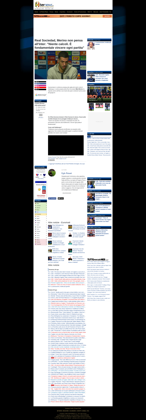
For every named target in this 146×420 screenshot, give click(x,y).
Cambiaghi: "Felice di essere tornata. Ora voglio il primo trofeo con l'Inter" (70, 367)
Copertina (90, 72)
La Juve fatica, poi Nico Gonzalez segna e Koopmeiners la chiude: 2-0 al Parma (72, 310)
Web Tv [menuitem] (90, 12)
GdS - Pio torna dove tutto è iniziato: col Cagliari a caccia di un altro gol (103, 153)
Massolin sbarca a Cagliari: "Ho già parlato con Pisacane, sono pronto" (70, 303)
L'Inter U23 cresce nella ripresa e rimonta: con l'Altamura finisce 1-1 (69, 306)
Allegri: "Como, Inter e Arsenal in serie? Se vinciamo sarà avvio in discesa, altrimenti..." (74, 354)
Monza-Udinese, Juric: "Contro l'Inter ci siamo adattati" (65, 341)
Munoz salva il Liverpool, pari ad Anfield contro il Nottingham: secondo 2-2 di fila (72, 369)
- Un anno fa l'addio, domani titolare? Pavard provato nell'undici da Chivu (72, 365)
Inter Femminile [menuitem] (104, 12)
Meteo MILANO (41, 182)
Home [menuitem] (36, 12)
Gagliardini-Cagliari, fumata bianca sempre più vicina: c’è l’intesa (68, 345)
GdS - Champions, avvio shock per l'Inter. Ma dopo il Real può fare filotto (103, 151)
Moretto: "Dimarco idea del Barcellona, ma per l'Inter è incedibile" (68, 296)
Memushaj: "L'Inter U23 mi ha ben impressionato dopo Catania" (68, 294)
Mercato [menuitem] (96, 12)
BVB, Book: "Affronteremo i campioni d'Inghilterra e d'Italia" (59, 250)
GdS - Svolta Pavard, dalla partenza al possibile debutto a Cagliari (101, 145)
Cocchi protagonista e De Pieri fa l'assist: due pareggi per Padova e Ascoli (71, 305)
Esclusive (90, 178)
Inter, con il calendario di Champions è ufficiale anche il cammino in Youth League (73, 356)
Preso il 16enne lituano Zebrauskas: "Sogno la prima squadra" (68, 401)
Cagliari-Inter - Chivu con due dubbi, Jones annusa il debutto (69, 282)
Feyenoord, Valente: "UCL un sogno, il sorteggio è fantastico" (79, 242)
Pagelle (90, 191)
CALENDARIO (72, 410)
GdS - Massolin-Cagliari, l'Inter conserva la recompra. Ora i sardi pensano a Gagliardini (106, 147)
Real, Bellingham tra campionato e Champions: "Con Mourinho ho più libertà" (72, 316)
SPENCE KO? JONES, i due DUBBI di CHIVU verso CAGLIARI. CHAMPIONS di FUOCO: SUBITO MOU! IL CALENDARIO (84, 374)
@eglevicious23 (62, 158)
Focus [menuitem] (51, 12)
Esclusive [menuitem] (70, 12)
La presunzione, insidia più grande (60, 286)
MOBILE (84, 410)
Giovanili (90, 203)
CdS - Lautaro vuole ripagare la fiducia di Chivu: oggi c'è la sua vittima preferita (104, 149)
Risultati (41, 117)
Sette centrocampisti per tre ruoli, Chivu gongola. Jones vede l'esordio (71, 281)
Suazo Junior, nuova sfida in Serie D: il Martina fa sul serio (66, 314)
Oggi (89, 136)
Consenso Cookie (69, 408)
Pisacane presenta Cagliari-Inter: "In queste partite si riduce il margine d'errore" (72, 387)
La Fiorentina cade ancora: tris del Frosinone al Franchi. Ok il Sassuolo (70, 327)
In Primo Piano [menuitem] (44, 12)
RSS (88, 410)
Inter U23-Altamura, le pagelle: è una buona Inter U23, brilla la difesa (69, 299)
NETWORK (59, 410)
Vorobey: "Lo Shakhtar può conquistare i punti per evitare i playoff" (79, 234)
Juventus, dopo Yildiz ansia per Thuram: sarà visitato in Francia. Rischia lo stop (72, 363)
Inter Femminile (92, 215)
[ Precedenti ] (41, 178)
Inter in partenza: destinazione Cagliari (63, 358)
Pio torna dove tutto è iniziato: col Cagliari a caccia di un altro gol (70, 272)
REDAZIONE (66, 410)
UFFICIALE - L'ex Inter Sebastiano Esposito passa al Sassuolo (68, 361)
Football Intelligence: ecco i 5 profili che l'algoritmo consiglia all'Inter (69, 352)
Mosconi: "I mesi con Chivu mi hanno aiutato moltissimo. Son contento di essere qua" (74, 284)
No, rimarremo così (40, 112)
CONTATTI (79, 410)
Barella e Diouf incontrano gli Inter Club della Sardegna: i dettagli (68, 325)
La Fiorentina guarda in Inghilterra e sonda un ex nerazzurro (67, 398)
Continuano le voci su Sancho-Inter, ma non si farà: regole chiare (68, 332)
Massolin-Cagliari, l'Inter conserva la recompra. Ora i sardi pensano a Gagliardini (74, 277)
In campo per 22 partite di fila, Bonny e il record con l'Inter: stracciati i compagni (72, 350)
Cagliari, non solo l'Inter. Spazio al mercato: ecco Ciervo (66, 334)
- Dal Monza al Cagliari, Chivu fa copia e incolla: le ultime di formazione (71, 378)
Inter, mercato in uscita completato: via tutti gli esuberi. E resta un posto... (70, 347)
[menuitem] (110, 12)
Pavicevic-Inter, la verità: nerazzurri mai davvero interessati (67, 394)
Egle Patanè (51, 158)
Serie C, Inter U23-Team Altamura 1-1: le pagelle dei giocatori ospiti (69, 297)
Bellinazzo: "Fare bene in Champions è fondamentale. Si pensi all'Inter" (70, 336)
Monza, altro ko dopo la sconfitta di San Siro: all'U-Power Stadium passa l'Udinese (73, 328)
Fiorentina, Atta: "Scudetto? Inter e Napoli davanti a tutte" (66, 339)
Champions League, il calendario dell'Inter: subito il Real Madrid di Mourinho (71, 392)
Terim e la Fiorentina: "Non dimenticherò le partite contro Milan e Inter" (70, 338)
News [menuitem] (56, 12)
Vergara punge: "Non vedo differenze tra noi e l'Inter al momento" (68, 359)
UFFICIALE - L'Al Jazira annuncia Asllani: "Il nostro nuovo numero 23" (70, 370)
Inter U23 (90, 227)
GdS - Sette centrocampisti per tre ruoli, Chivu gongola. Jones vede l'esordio (104, 144)
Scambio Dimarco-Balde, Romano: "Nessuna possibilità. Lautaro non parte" (103, 155)
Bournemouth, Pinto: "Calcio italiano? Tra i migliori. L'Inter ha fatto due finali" (71, 312)
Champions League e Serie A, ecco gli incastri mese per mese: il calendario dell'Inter (74, 376)
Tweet (61, 198)
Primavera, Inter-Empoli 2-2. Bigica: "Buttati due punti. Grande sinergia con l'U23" (74, 385)
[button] (41, 115)
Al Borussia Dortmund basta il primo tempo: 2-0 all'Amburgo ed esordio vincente (72, 319)
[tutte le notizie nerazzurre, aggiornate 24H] (44, 4)
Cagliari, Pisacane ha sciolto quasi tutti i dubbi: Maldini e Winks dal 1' (69, 321)
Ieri (92, 136)
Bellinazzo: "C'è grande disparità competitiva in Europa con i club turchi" (70, 400)
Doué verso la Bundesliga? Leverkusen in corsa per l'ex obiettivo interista (71, 396)
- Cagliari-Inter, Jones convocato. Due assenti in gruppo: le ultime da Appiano (73, 389)
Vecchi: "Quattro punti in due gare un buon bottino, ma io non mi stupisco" (71, 292)
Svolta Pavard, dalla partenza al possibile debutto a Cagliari (69, 279)
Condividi (53, 198)
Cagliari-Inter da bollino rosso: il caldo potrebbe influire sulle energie (69, 301)
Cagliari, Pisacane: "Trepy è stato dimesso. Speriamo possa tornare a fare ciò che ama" (74, 381)
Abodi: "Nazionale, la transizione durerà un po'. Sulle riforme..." (68, 317)
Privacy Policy (77, 408)
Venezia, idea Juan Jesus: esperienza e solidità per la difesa (67, 308)
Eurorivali (54, 157)
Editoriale (90, 40)
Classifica (38, 201)
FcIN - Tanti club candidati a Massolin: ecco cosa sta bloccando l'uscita (103, 183)
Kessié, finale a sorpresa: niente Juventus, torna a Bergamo (67, 343)
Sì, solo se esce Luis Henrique (40, 110)
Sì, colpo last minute (40, 107)
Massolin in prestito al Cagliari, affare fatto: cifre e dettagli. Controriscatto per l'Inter (73, 379)
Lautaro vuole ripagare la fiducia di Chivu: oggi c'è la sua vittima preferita (72, 275)
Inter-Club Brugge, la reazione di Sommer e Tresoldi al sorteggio (68, 372)
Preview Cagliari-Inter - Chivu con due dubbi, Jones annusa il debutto (102, 142)
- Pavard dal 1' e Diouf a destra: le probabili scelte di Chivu (68, 330)
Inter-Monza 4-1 (93, 100)
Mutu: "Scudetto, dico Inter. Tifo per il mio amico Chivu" (65, 348)
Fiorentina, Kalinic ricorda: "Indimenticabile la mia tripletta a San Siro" (70, 323)
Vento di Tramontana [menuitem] (80, 12)
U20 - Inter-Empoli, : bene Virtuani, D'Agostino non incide (69, 383)
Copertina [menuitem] (62, 12)
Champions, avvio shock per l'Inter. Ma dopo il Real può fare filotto (70, 273)
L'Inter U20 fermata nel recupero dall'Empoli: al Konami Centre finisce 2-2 (71, 390)
